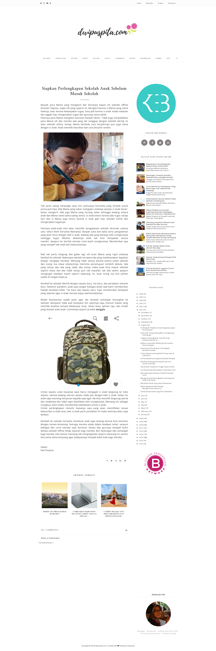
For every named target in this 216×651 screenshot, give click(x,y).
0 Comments (84, 100)
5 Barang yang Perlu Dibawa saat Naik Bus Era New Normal (160, 223)
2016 (141, 431)
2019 (141, 421)
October (144, 319)
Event (85, 58)
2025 (141, 297)
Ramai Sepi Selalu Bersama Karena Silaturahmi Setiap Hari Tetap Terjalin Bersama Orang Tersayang (161, 235)
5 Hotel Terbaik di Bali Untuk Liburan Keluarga (158, 247)
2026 (141, 294)
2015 (141, 434)
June (143, 398)
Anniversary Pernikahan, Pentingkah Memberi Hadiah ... (155, 349)
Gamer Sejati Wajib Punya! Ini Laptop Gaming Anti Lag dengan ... (84, 514)
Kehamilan (145, 58)
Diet (168, 58)
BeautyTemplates (128, 646)
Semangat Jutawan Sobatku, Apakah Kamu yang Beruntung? (159, 176)
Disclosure (172, 3)
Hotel (107, 58)
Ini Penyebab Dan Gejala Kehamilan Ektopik (157, 358)
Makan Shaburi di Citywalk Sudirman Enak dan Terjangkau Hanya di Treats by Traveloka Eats (160, 212)
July (142, 395)
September (145, 322)
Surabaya (120, 58)
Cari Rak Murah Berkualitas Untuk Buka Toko (158, 370)
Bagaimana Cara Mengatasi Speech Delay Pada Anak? (158, 165)
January (144, 414)
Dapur (132, 58)
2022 (141, 306)
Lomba (158, 58)
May (143, 402)
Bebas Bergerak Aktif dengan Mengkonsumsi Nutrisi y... (152, 387)
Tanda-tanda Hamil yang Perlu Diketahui (156, 391)
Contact (160, 3)
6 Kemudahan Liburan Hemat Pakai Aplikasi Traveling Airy (161, 200)
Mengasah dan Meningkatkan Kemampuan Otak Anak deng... (157, 379)
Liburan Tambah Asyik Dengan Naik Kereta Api (161, 258)
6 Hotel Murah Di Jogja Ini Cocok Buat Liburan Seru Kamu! (160, 269)
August (144, 325)
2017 (141, 428)
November (145, 315)
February (145, 411)
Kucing (96, 58)
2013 (141, 440)
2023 (141, 303)
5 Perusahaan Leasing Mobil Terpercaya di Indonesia (157, 354)
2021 (141, 310)
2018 (141, 425)
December (145, 312)
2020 (141, 418)
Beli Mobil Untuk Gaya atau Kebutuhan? (156, 383)
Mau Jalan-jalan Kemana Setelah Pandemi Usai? (157, 374)
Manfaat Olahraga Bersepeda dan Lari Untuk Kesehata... (155, 362)
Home (139, 3)
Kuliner (46, 58)
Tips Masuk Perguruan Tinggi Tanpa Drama (157, 367)
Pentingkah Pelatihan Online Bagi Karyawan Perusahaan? (157, 329)
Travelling (60, 58)
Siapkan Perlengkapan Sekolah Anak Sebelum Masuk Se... (155, 339)
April (143, 405)
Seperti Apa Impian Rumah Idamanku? (54, 512)
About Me (149, 3)
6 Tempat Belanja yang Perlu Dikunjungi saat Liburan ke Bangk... (114, 514)
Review (74, 58)
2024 (141, 300)
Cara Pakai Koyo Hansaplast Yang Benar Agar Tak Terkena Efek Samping (161, 188)
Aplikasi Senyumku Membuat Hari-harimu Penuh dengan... (156, 344)
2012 (141, 444)
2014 (141, 437)
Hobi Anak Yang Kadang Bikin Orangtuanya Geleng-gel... (157, 334)
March (143, 408)
